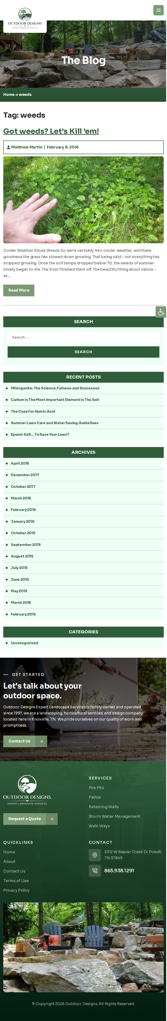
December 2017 (25, 475)
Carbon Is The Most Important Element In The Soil (55, 399)
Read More (18, 290)
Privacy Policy (16, 890)
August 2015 (22, 556)
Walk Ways (99, 826)
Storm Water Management (114, 816)
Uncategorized (24, 643)
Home (9, 94)
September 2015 (25, 544)
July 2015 (19, 568)
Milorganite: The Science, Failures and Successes (55, 388)
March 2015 (21, 602)
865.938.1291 (119, 871)
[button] (161, 312)
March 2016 (21, 498)
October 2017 (23, 486)
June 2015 (20, 579)
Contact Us (14, 871)
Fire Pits (96, 787)
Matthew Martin (26, 147)
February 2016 (23, 509)
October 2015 (23, 533)
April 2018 (20, 463)
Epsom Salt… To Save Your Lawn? (40, 434)
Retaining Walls (104, 806)
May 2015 (19, 591)
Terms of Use (16, 880)
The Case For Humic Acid (33, 411)
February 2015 (23, 614)
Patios (95, 797)
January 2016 (22, 521)
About (9, 861)
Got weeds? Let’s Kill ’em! (51, 131)
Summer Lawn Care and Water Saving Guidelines (55, 423)
